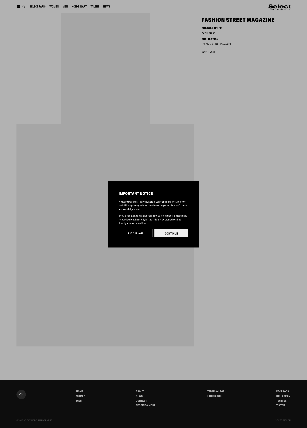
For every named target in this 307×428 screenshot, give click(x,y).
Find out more (135, 233)
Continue (171, 233)
